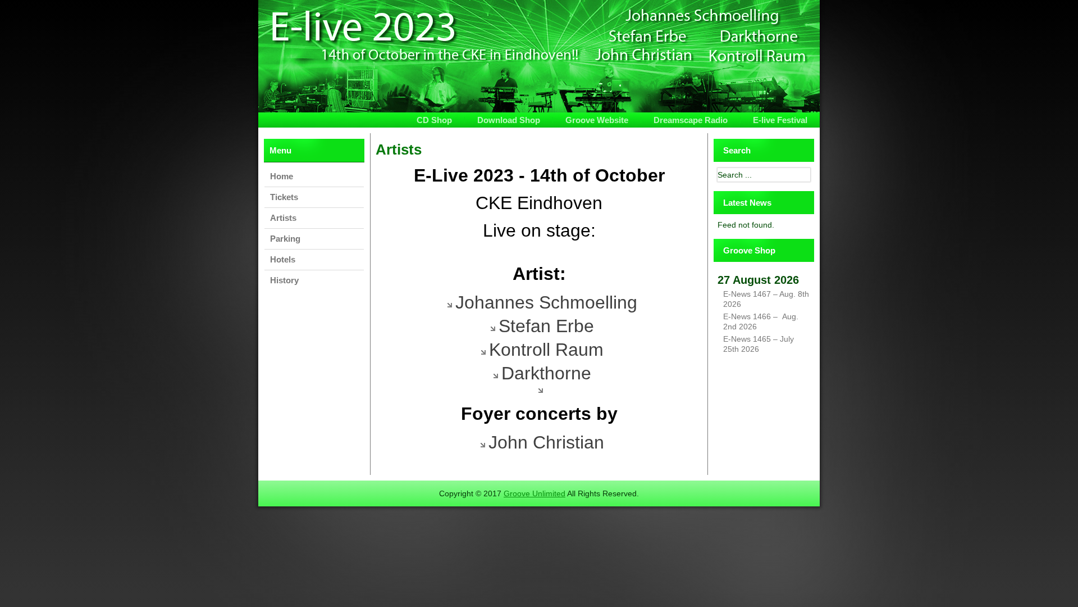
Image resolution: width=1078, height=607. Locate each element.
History (284, 280)
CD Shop (434, 120)
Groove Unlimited (534, 493)
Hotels (282, 259)
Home (281, 176)
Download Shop (508, 120)
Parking (285, 238)
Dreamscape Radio (691, 120)
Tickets (284, 197)
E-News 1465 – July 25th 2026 (758, 344)
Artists (283, 218)
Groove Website (596, 120)
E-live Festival (780, 120)
